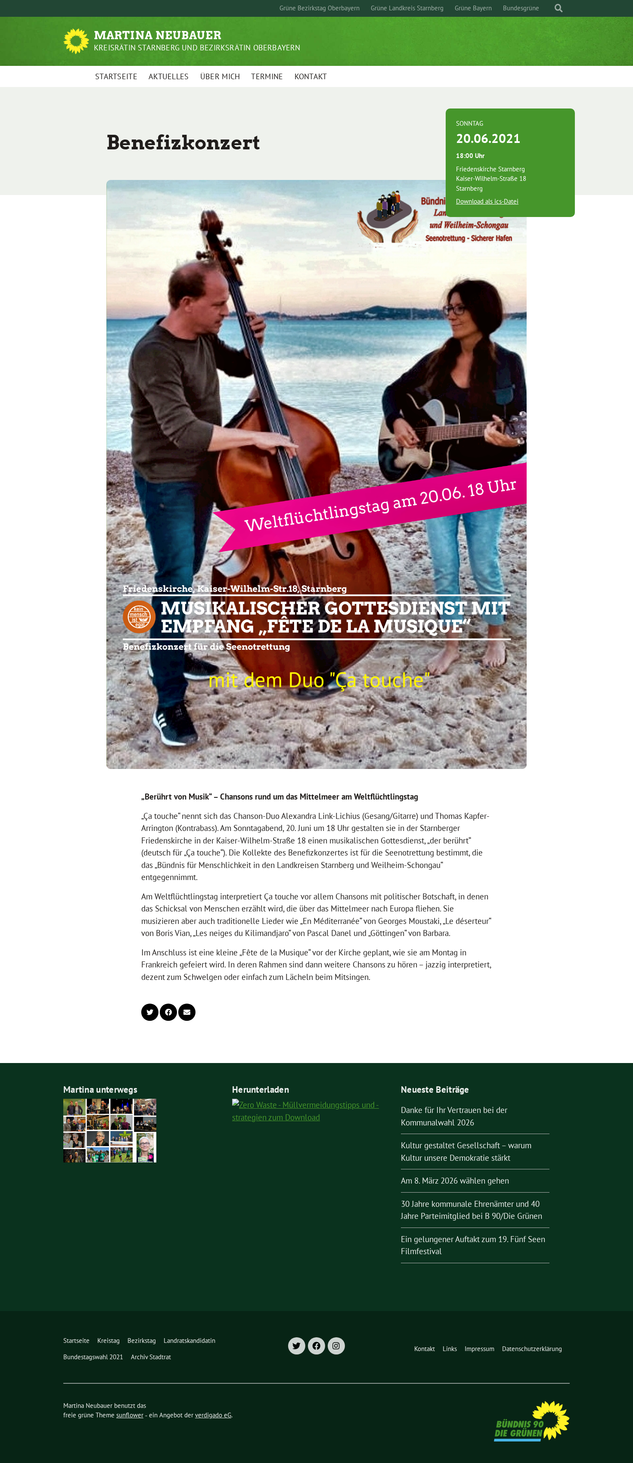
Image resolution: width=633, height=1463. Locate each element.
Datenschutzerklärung (532, 1349)
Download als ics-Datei (487, 201)
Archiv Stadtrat (151, 1357)
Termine (267, 76)
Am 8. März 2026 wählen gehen (455, 1180)
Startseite (116, 76)
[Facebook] (316, 1346)
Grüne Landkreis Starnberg (407, 8)
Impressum (479, 1349)
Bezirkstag (141, 1340)
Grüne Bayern (473, 8)
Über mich (220, 76)
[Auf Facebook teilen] (168, 1012)
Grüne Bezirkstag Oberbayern (319, 8)
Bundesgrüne (521, 8)
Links (450, 1349)
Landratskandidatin (189, 1340)
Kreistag (108, 1340)
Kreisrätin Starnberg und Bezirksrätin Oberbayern (197, 48)
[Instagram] (336, 1346)
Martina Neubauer (158, 35)
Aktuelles (169, 76)
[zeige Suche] (559, 8)
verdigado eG (213, 1415)
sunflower (129, 1415)
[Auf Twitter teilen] (149, 1012)
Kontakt (311, 76)
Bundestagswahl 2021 (93, 1357)
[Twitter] (296, 1346)
